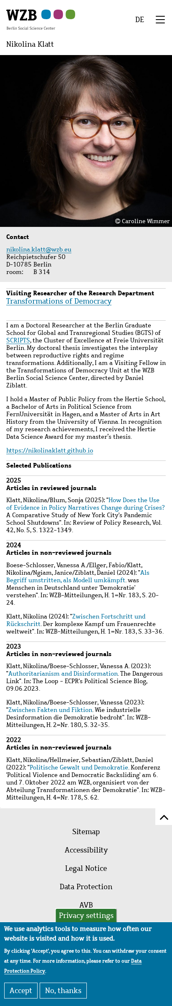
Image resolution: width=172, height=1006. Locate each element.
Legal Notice (86, 868)
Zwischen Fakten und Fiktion (50, 710)
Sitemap (86, 832)
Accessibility (86, 850)
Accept (21, 991)
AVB (86, 905)
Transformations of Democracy (58, 301)
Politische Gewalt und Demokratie (79, 767)
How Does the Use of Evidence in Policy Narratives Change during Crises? (85, 504)
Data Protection (86, 887)
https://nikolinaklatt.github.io (49, 450)
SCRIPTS (18, 340)
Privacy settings (86, 915)
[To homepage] (30, 19)
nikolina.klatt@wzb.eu (39, 249)
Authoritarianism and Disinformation (63, 673)
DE (139, 20)
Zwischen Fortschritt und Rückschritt (75, 620)
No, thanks (63, 991)
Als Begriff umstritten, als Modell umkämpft (77, 576)
